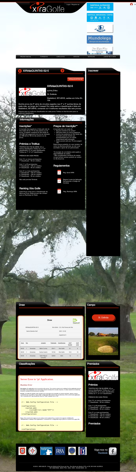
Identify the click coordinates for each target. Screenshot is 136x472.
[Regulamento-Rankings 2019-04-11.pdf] (59, 191)
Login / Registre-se (73, 4)
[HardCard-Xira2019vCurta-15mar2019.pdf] (59, 181)
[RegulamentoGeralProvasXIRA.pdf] (59, 172)
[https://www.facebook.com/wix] (113, 451)
